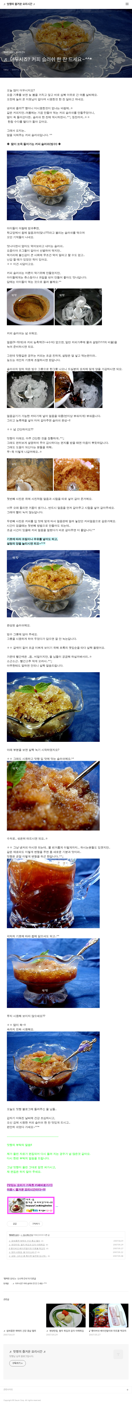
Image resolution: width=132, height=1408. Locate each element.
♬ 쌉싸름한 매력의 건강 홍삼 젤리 (24, 1241)
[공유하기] (20, 1223)
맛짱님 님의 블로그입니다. (21, 1356)
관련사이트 (8, 1389)
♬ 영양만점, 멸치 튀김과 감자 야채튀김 (27, 1244)
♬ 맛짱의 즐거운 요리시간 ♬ (19, 4)
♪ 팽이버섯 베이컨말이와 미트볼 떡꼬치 (27, 1248)
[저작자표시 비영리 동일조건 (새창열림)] (47, 1224)
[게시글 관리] (24, 1223)
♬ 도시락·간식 (27, 1235)
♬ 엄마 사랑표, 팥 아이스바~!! (22, 1252)
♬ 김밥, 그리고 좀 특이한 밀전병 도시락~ (28, 1256)
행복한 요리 (14, 1235)
